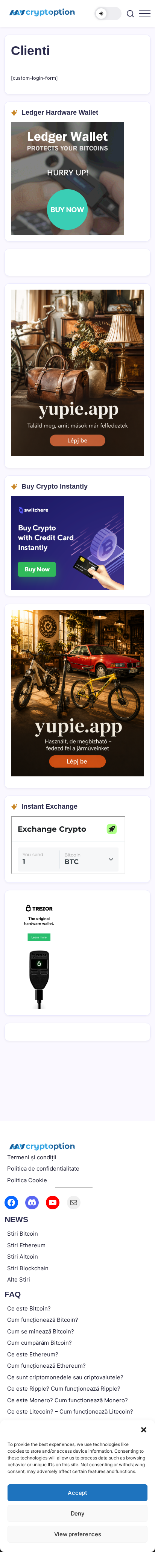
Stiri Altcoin (22, 1256)
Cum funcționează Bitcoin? (42, 1319)
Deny (78, 1513)
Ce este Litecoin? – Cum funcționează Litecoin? (70, 1411)
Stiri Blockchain (28, 1268)
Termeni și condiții (31, 1157)
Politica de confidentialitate (43, 1168)
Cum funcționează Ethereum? (46, 1365)
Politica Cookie (27, 1180)
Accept (77, 1492)
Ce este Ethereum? (32, 1354)
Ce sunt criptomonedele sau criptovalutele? (65, 1377)
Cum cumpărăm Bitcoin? (39, 1342)
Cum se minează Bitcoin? (40, 1331)
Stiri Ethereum (26, 1245)
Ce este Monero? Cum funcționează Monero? (67, 1400)
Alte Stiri (18, 1279)
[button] (143, 1430)
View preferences (77, 1534)
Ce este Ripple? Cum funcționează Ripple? (63, 1388)
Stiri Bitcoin (22, 1233)
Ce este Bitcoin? (29, 1308)
